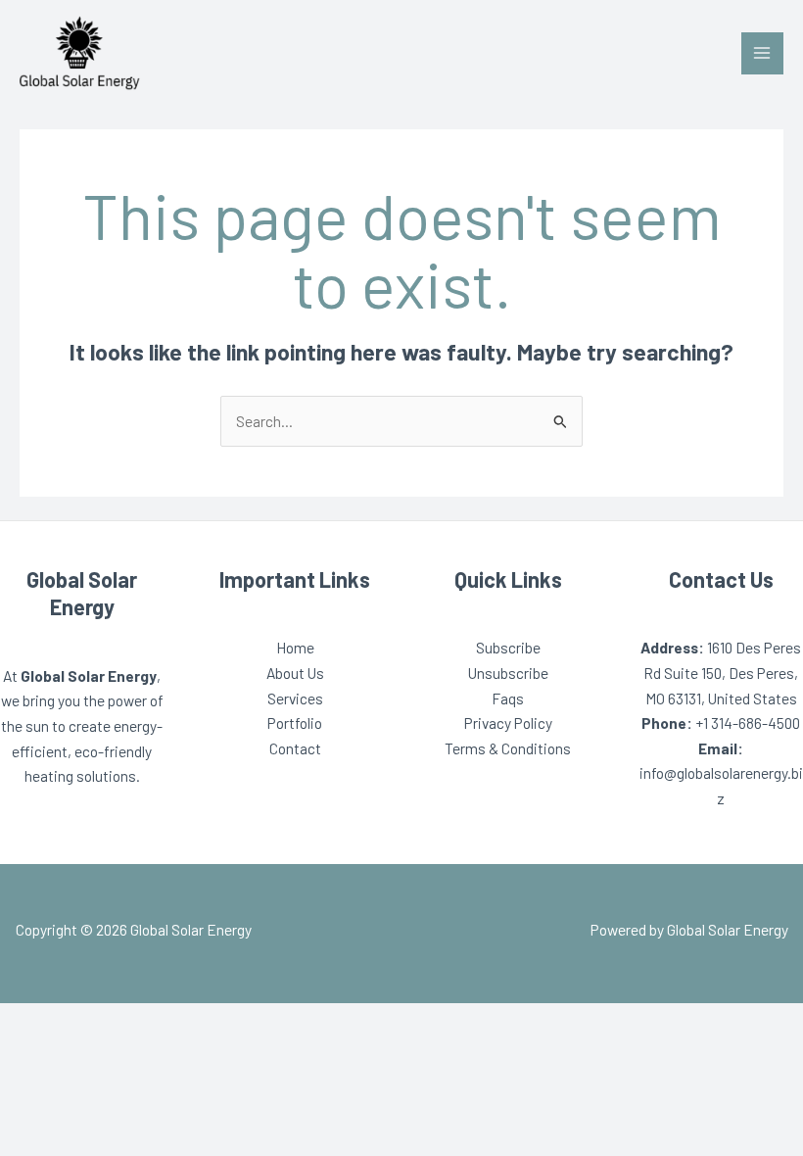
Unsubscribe (508, 672)
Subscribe (508, 647)
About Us (295, 672)
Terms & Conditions (508, 748)
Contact (295, 748)
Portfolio (294, 722)
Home (295, 647)
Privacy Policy (508, 722)
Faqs (508, 698)
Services (295, 698)
